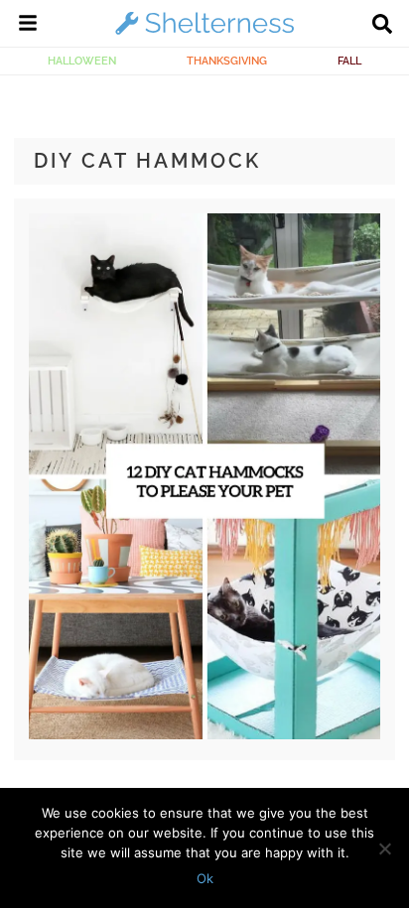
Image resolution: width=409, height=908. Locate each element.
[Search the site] (382, 26)
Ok (205, 878)
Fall (349, 60)
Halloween (82, 60)
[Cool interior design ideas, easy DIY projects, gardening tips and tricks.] (204, 34)
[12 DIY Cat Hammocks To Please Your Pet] (204, 734)
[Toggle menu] (28, 26)
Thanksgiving (227, 60)
